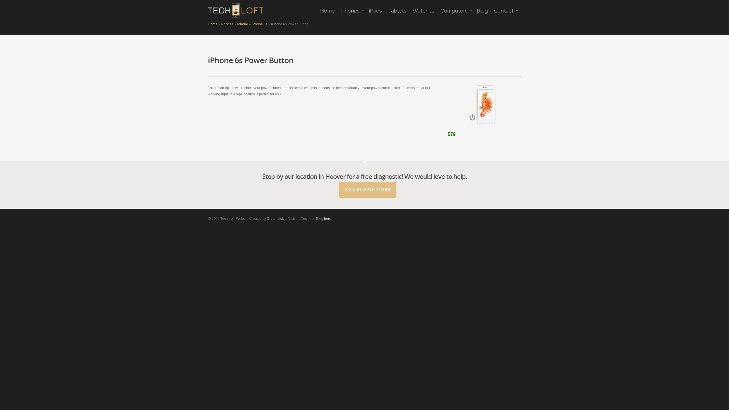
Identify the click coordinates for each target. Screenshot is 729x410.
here (327, 219)
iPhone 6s (259, 24)
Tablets (397, 11)
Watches (423, 11)
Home (327, 11)
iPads (375, 11)
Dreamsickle (276, 219)
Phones (350, 11)
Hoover (335, 176)
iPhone (242, 24)
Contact (503, 11)
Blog (482, 11)
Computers (454, 11)
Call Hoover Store (367, 189)
